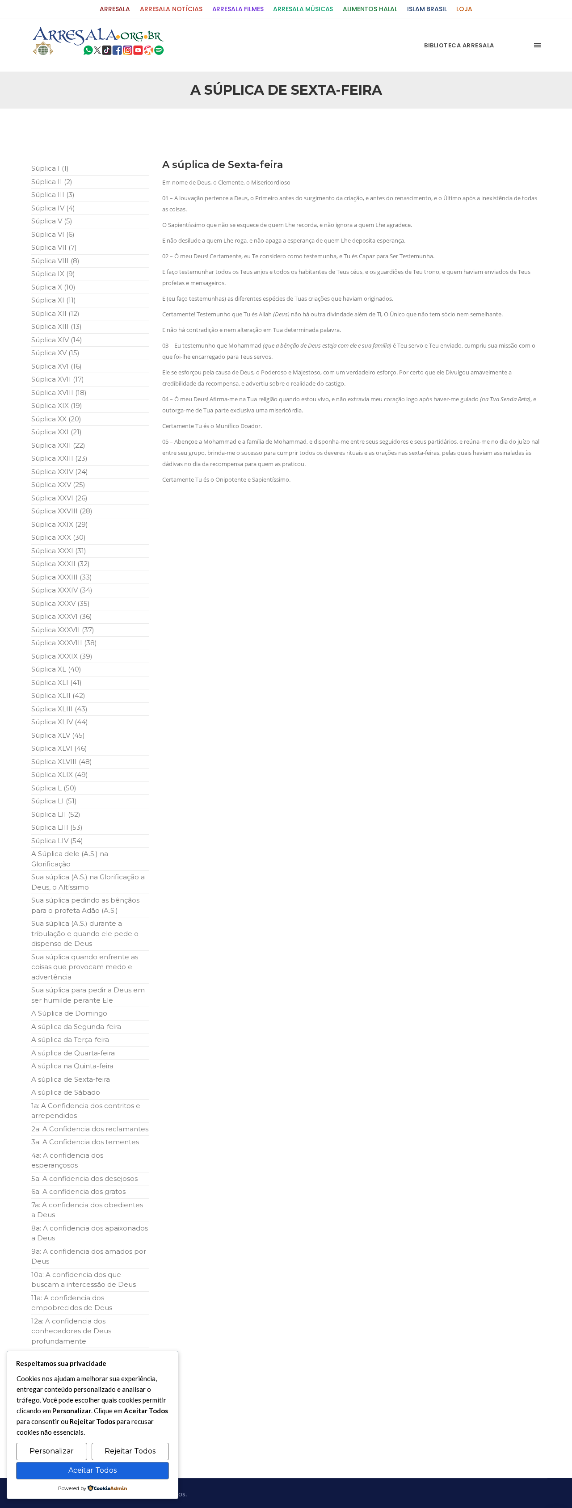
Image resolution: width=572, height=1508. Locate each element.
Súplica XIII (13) (56, 326)
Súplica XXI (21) (56, 432)
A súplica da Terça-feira (70, 1039)
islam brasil (426, 9)
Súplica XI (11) (53, 300)
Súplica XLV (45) (58, 735)
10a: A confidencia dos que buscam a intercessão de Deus (83, 1279)
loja (464, 9)
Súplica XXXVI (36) (61, 616)
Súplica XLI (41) (56, 682)
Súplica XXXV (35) (60, 603)
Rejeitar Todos (130, 1451)
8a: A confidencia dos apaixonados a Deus (89, 1233)
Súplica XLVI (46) (59, 748)
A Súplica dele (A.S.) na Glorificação (69, 858)
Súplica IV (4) (53, 208)
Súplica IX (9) (53, 273)
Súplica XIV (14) (56, 340)
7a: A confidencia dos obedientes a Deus (87, 1210)
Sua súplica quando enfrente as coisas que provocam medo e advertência (84, 967)
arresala (115, 9)
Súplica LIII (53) (57, 827)
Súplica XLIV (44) (59, 722)
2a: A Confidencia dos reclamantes (89, 1129)
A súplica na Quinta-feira (72, 1066)
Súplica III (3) (53, 194)
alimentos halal (370, 9)
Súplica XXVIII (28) (62, 511)
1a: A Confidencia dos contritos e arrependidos (85, 1110)
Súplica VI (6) (53, 234)
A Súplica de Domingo (69, 1013)
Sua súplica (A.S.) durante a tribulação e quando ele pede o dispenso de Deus (85, 933)
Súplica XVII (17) (57, 379)
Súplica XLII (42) (58, 695)
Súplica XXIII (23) (59, 458)
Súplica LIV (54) (57, 840)
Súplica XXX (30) (58, 537)
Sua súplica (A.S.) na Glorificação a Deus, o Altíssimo (88, 882)
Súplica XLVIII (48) (61, 761)
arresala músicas (303, 9)
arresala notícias (171, 9)
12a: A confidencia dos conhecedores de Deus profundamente (71, 1331)
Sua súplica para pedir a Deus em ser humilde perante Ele (88, 995)
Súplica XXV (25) (58, 484)
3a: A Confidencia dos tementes (85, 1142)
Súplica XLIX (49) (59, 774)
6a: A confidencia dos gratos (78, 1191)
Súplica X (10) (53, 287)
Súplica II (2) (51, 181)
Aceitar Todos (92, 1470)
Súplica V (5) (51, 221)
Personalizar (51, 1451)
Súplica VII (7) (54, 247)
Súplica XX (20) (56, 419)
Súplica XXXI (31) (58, 550)
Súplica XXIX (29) (59, 524)
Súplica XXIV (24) (59, 471)
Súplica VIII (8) (55, 260)
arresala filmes (238, 9)
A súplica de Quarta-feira (73, 1053)
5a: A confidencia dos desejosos (84, 1178)
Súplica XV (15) (55, 353)
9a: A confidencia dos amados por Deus (88, 1256)
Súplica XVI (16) (56, 366)
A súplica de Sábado (65, 1092)
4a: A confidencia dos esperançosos (67, 1160)
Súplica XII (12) (55, 313)
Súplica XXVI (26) (59, 498)
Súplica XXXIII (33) (61, 577)
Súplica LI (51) (54, 801)
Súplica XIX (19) (56, 405)
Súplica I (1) (50, 168)
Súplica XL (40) (56, 669)
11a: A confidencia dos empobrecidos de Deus (71, 1303)
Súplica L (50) (53, 788)
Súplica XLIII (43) (59, 709)
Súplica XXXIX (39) (62, 656)
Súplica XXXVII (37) (62, 630)
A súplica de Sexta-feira (70, 1079)
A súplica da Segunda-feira (76, 1026)
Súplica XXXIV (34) (62, 590)
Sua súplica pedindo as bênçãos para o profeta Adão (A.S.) (85, 905)
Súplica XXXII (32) (60, 563)
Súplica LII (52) (55, 814)
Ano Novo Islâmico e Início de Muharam (375, 130)
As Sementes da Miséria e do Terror (117, 130)
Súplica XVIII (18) (59, 392)
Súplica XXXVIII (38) (64, 642)
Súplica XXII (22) (58, 445)
